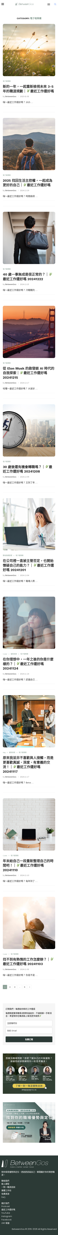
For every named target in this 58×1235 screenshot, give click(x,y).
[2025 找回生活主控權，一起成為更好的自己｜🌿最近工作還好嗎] (29, 144)
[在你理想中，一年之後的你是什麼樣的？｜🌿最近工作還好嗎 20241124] (29, 623)
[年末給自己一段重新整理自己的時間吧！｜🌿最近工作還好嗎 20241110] (29, 824)
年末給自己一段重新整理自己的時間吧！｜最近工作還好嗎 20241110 (28, 865)
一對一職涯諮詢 (8, 1187)
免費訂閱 (29, 1039)
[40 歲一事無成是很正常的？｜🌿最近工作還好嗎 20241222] (29, 238)
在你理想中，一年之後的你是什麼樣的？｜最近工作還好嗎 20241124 (28, 663)
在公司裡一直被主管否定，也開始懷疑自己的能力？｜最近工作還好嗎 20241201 (28, 565)
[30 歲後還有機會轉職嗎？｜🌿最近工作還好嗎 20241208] (29, 430)
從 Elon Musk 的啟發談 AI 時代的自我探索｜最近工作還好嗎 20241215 (28, 373)
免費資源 (5, 1193)
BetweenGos (10, 96)
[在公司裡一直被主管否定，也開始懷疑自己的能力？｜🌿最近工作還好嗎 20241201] (29, 524)
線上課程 (5, 1183)
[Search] (55, 4)
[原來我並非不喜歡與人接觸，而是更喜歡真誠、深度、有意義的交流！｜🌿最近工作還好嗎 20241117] (29, 721)
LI (5, 1223)
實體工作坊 (6, 1190)
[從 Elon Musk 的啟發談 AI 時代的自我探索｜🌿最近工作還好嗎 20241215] (29, 332)
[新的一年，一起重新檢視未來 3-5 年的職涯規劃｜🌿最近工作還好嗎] (29, 50)
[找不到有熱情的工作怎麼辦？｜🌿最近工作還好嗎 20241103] (29, 923)
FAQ (3, 1197)
